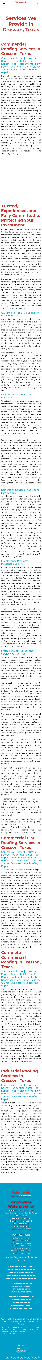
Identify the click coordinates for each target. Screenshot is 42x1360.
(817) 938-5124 (21, 1218)
